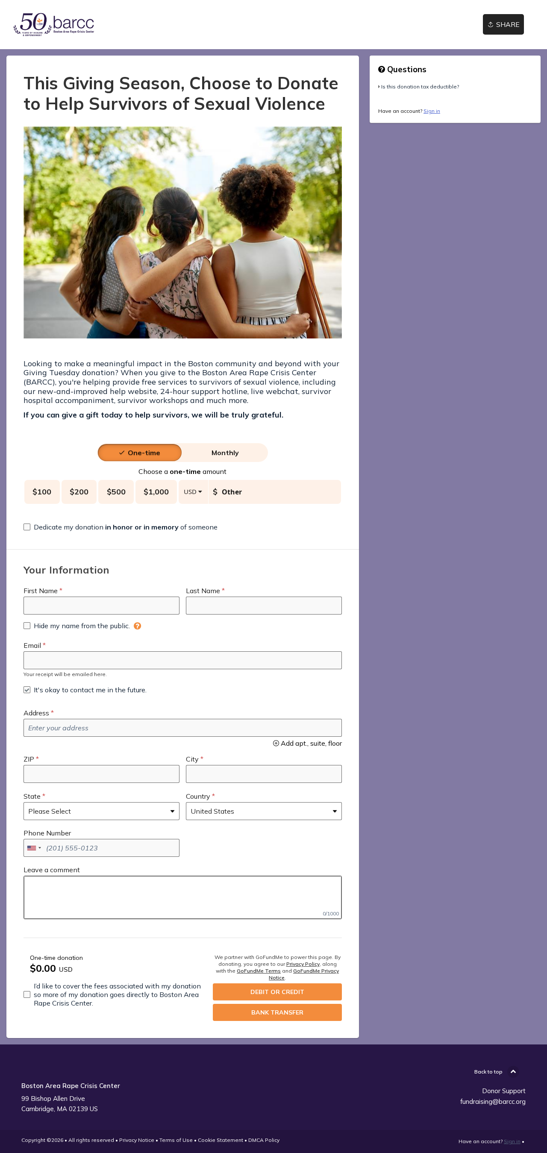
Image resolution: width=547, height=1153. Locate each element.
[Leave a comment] (182, 897)
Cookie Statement (220, 1140)
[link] (54, 24)
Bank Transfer (277, 1012)
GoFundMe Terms (259, 971)
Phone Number (47, 833)
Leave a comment (52, 869)
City (192, 759)
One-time (144, 452)
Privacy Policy (303, 964)
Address (36, 713)
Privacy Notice (136, 1140)
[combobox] (34, 847)
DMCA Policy (263, 1140)
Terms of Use (176, 1140)
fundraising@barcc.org (493, 1101)
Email (32, 645)
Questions (405, 69)
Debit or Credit (277, 992)
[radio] (144, 452)
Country (198, 796)
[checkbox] (121, 526)
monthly (225, 452)
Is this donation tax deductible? (420, 86)
